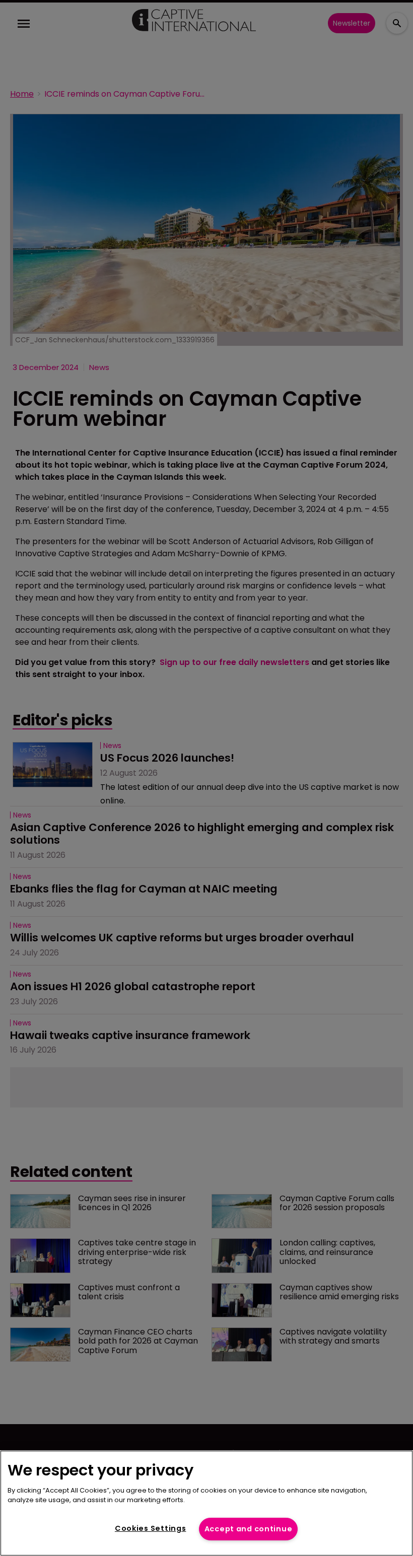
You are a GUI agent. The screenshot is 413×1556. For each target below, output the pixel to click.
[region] (206, 1503)
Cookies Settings (150, 1528)
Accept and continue (248, 1529)
